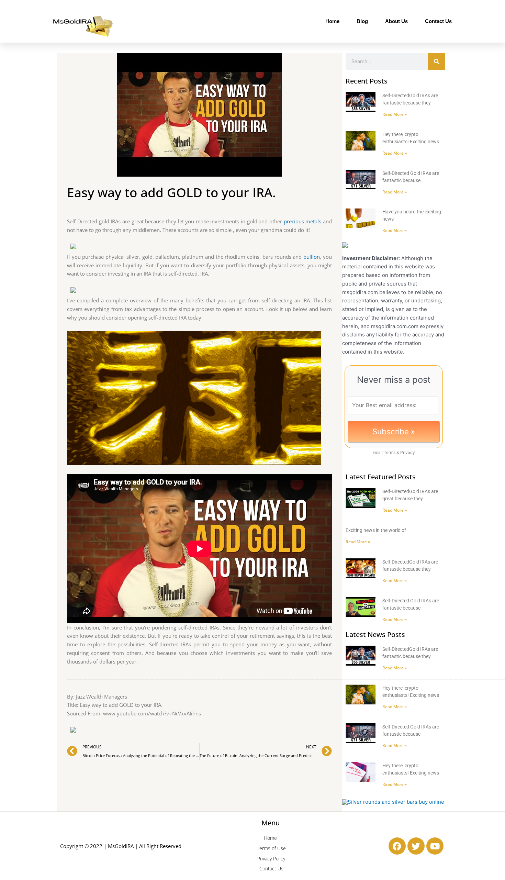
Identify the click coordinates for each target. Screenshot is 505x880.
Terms (389, 452)
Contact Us (438, 21)
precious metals (303, 221)
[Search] (436, 61)
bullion (311, 256)
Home (332, 21)
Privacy (407, 452)
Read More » (394, 114)
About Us (396, 21)
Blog (362, 21)
